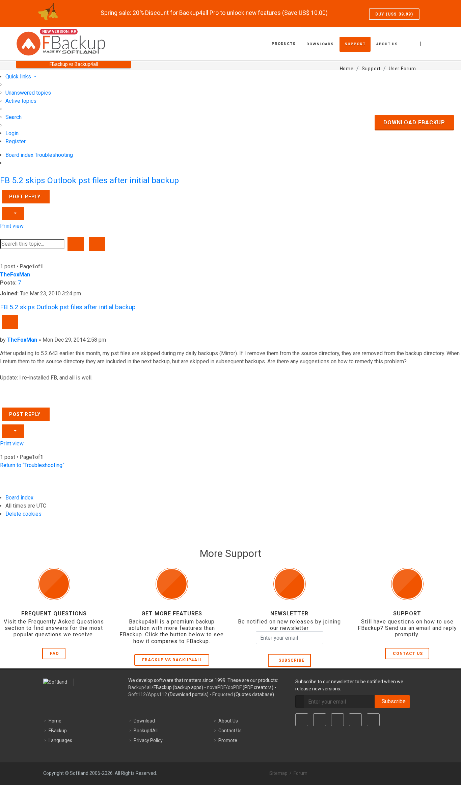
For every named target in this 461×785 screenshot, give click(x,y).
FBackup (58, 730)
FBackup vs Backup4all (172, 660)
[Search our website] (437, 43)
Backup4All (146, 730)
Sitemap (278, 773)
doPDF (235, 687)
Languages (60, 740)
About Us (228, 720)
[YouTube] (355, 719)
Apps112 (157, 694)
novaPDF (216, 687)
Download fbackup (414, 122)
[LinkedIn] (337, 719)
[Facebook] (301, 719)
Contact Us (408, 653)
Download (144, 720)
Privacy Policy (148, 740)
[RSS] (373, 719)
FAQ (54, 653)
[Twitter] (319, 719)
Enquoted (222, 694)
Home (55, 720)
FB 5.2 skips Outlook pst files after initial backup (89, 180)
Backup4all (140, 687)
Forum (300, 773)
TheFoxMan (15, 274)
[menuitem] (28, 93)
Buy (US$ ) (394, 14)
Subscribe (290, 660)
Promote (227, 740)
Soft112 (137, 694)
